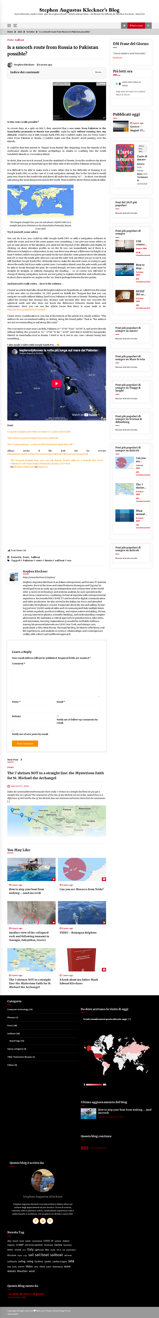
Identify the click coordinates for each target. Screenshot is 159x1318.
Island (18, 1249)
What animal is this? (140, 512)
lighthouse (39, 1250)
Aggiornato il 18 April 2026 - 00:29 (111, 1117)
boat (22, 1241)
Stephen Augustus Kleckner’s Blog (79, 9)
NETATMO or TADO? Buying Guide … (141, 293)
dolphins (11, 1245)
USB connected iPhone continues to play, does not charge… (141, 243)
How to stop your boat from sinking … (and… (141, 266)
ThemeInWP (12, 1314)
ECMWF (20, 1244)
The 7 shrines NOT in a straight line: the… (141, 486)
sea (69, 560)
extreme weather (34, 1244)
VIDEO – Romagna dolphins (78, 932)
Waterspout (57, 1266)
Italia (24, 1250)
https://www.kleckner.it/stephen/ (39, 577)
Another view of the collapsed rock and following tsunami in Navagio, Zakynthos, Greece (29, 936)
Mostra (98, 72)
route (39, 560)
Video (29, 1266)
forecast (48, 1244)
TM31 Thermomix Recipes (19, 1056)
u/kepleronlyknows (23, 466)
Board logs (15, 1040)
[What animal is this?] (124, 515)
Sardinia (38, 1261)
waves (11, 1271)
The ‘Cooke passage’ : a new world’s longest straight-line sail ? (40, 444)
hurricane (68, 1245)
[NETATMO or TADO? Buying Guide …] (124, 296)
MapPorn (42, 466)
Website (16, 716)
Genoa (58, 1244)
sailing (21, 1261)
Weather (22, 1271)
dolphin (66, 1241)
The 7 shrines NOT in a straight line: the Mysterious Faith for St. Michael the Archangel (30, 983)
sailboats (12, 1261)
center (28, 1241)
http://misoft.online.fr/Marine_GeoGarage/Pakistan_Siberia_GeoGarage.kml (47, 454)
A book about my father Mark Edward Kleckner (79, 981)
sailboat (56, 1254)
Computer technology (17, 1009)
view (36, 1266)
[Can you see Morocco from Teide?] (82, 869)
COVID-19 (48, 1240)
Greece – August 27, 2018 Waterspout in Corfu (139, 128)
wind (32, 1271)
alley (9, 1241)
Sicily (14, 1266)
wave (67, 1266)
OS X (59, 1250)
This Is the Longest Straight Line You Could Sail (32, 438)
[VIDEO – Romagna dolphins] (82, 912)
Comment (18, 663)
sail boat (59, 560)
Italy (30, 1249)
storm (21, 1266)
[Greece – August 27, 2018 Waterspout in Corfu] (121, 126)
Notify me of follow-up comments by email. (77, 721)
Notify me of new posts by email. (30, 734)
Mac (47, 1249)
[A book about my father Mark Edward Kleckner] (82, 959)
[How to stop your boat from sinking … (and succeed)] (31, 869)
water (48, 1266)
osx (63, 1250)
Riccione (11, 1255)
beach (15, 1241)
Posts (10, 40)
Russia (48, 560)
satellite (47, 1261)
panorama (71, 1250)
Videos (10, 1065)
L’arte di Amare (142, 158)
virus (42, 1266)
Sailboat (19, 40)
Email (61, 701)
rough (25, 1256)
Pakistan (28, 560)
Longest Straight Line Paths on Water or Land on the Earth (38, 431)
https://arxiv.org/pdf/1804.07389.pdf (26, 309)
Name (16, 701)
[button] (124, 25)
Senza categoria (15, 1048)
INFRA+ (10, 1250)
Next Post (12, 759)
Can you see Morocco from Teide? (82, 889)
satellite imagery (59, 1261)
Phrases (11, 1017)
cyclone (58, 1241)
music (52, 1250)
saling (30, 1261)
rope (20, 1255)
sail (31, 1254)
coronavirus (37, 1241)
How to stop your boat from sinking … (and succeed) (26, 891)
